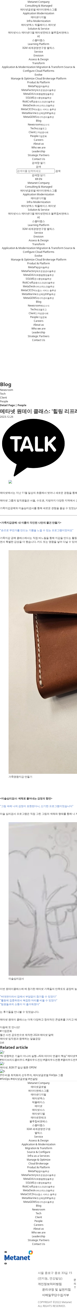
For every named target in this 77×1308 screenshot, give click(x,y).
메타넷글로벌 (28, 9)
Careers (38, 140)
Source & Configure (38, 1152)
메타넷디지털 (38, 17)
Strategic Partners (38, 155)
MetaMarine (38, 113)
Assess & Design (39, 59)
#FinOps (5, 1079)
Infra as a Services (39, 1156)
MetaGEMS (38, 117)
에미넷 (52, 25)
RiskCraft (38, 101)
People (38, 136)
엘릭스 (51, 48)
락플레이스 (41, 25)
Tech (38, 128)
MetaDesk (38, 105)
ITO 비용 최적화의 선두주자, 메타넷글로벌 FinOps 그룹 (31, 1075)
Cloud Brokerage (38, 1163)
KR (36, 179)
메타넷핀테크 (42, 32)
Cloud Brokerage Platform (50, 78)
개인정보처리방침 (50, 1284)
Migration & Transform (50, 67)
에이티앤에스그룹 (46, 9)
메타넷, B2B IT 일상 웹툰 (18, 1067)
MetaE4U (38, 94)
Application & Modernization (19, 67)
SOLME (38, 97)
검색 (38, 166)
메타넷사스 (14, 32)
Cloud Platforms (44, 71)
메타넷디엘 (28, 32)
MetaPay (38, 86)
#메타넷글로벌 (19, 1079)
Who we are (38, 147)
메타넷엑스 (27, 25)
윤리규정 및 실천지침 (56, 1289)
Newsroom (38, 124)
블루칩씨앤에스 (60, 32)
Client (38, 132)
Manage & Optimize (23, 78)
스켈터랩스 (38, 40)
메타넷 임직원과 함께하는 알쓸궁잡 (20, 1038)
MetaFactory (38, 90)
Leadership (38, 151)
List (2, 1042)
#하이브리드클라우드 (12, 1060)
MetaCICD (38, 109)
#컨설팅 (33, 1079)
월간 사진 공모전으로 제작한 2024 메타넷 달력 (26, 1035)
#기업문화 (6, 1031)
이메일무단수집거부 (55, 1295)
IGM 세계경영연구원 (34, 48)
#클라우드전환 (51, 1060)
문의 (75, 1281)
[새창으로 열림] (5, 1263)
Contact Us (38, 159)
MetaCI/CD (38, 1194)
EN (40, 179)
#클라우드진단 (34, 1060)
